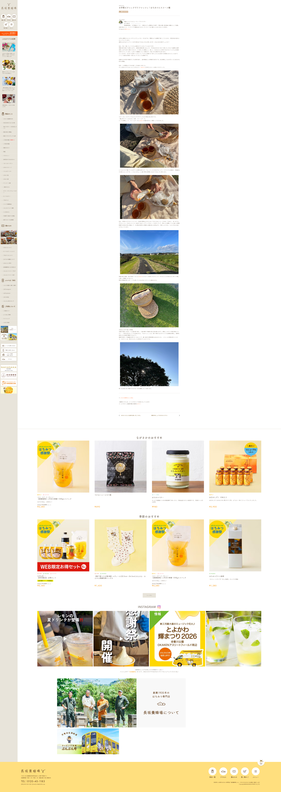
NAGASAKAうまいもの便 (9, 122)
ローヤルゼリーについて (9, 251)
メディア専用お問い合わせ (10, 354)
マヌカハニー (6, 155)
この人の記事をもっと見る (126, 398)
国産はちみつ (6, 147)
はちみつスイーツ (7, 167)
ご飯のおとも (6, 187)
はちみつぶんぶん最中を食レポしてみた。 (131, 415)
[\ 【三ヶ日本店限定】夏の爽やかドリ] (65, 638)
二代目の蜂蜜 (6, 144)
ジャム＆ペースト (7, 171)
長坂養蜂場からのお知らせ (9, 267)
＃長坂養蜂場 (132, 671)
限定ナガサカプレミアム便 (9, 136)
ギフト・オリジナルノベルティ (10, 191)
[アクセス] (8, 16)
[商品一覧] (3, 16)
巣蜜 (4, 151)
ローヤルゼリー (7, 196)
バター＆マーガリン (8, 163)
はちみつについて (7, 247)
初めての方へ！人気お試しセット (10, 127)
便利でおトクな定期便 (8, 220)
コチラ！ (139, 404)
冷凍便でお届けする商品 (9, 216)
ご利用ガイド (6, 311)
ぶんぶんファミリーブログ (9, 271)
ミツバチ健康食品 (7, 204)
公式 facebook (6, 293)
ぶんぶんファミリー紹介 (9, 275)
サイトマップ (6, 318)
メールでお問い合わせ (10, 345)
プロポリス (5, 200)
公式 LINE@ (6, 297)
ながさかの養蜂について (9, 259)
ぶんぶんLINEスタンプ (8, 301)
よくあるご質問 (7, 314)
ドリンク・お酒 (7, 183)
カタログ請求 (6, 322)
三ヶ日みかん (6, 212)
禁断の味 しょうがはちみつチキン (159, 415)
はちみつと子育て (7, 263)
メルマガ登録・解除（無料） (10, 285)
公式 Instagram (7, 289)
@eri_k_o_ (128, 29)
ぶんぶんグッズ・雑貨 (8, 208)
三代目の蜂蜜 (9, 140)
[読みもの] (14, 16)
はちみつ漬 (5, 179)
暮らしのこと (124, 11)
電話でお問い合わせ (10, 350)
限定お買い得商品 (7, 132)
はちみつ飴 (5, 175)
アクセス (10, 359)
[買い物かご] (6, 24)
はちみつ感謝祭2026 (8, 119)
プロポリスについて (8, 255)
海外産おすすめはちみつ (9, 159)
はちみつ (143, 67)
